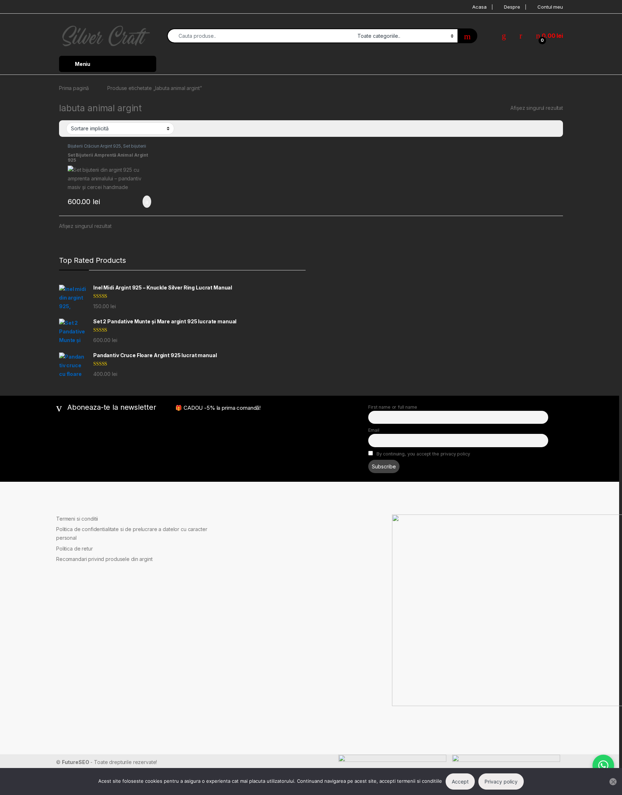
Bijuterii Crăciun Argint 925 (94, 146)
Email (373, 430)
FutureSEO (75, 762)
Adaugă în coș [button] (142, 202)
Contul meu (550, 7)
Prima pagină (74, 88)
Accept (460, 781)
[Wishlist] (504, 35)
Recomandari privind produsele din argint (104, 559)
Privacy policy (501, 781)
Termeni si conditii (77, 519)
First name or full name (392, 407)
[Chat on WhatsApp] (603, 765)
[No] (613, 781)
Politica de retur (74, 548)
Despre (512, 7)
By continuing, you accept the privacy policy (422, 454)
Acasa (479, 7)
